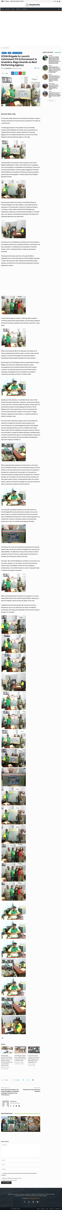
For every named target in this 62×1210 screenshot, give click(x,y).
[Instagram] (56, 1)
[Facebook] (54, 1)
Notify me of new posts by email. (10, 1180)
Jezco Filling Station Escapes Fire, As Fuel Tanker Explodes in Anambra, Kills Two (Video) (53, 87)
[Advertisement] (31, 27)
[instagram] (13, 1105)
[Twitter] (58, 1)
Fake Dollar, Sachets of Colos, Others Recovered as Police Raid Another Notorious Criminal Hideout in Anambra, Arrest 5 (33, 1128)
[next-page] (5, 1135)
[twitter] (16, 1105)
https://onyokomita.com (15, 1103)
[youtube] (19, 1105)
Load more (51, 100)
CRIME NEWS (51, 83)
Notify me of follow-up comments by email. (12, 1178)
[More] (33, 1080)
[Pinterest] (20, 73)
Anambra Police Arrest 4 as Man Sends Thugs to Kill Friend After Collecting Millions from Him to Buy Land (55, 95)
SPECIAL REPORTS (17, 53)
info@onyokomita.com (34, 1198)
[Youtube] (60, 1)
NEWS (9, 53)
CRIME (20, 1123)
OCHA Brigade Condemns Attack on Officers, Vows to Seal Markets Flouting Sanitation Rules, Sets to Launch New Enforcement (7, 1060)
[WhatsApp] (24, 73)
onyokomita (8, 68)
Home (2, 48)
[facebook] (10, 1105)
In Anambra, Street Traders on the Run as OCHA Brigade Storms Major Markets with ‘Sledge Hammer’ (33, 1059)
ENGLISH (7, 48)
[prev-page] (2, 1135)
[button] (59, 9)
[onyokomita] (2, 68)
